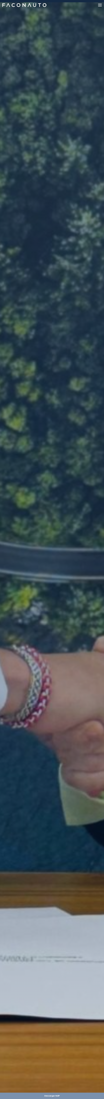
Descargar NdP (52, 1096)
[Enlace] (24, 5)
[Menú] (100, 5)
